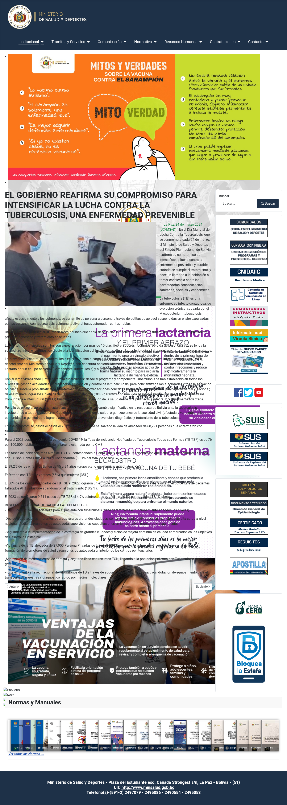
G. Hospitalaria (220, 748)
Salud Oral (142, 748)
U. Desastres (93, 748)
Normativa (143, 42)
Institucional (28, 42)
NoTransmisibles (259, 748)
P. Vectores (106, 748)
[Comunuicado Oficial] (249, 228)
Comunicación (110, 42)
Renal (203, 748)
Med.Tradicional (70, 748)
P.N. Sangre (231, 748)
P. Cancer (242, 748)
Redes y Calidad (158, 748)
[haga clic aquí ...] (249, 276)
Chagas (29, 748)
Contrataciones (223, 42)
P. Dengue (80, 748)
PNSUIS (179, 748)
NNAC (191, 748)
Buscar (224, 196)
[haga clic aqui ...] (249, 294)
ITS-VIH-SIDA (19, 748)
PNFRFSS (268, 748)
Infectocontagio (120, 748)
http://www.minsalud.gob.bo (147, 787)
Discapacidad (169, 748)
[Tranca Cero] (249, 607)
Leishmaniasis (56, 748)
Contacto (255, 42)
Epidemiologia (132, 748)
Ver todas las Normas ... (26, 754)
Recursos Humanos (181, 42)
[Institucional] (41, 42)
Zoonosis (42, 748)
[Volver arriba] (280, 797)
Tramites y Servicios (68, 42)
